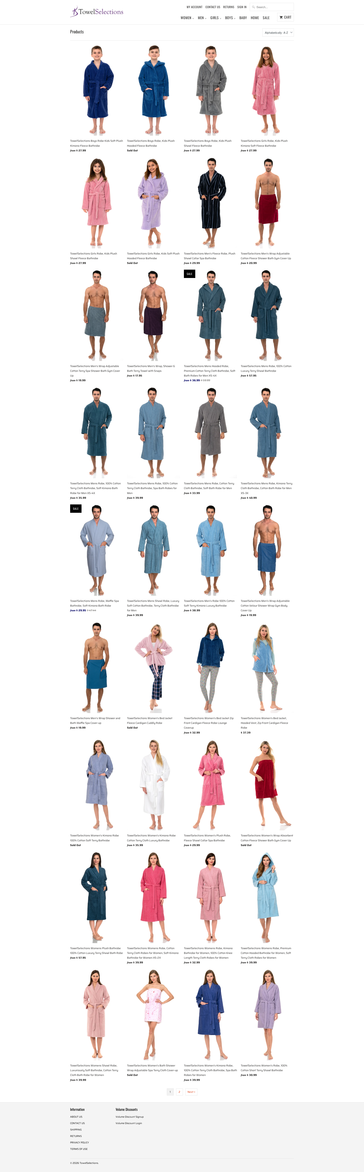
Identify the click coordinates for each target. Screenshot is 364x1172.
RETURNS (228, 7)
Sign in (242, 7)
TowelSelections (89, 1163)
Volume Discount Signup (130, 1117)
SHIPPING (76, 1130)
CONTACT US (213, 7)
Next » (191, 1092)
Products (77, 31)
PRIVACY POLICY (79, 1143)
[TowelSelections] (96, 11)
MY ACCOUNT (194, 7)
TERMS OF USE (79, 1149)
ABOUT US (76, 1117)
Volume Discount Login (129, 1123)
